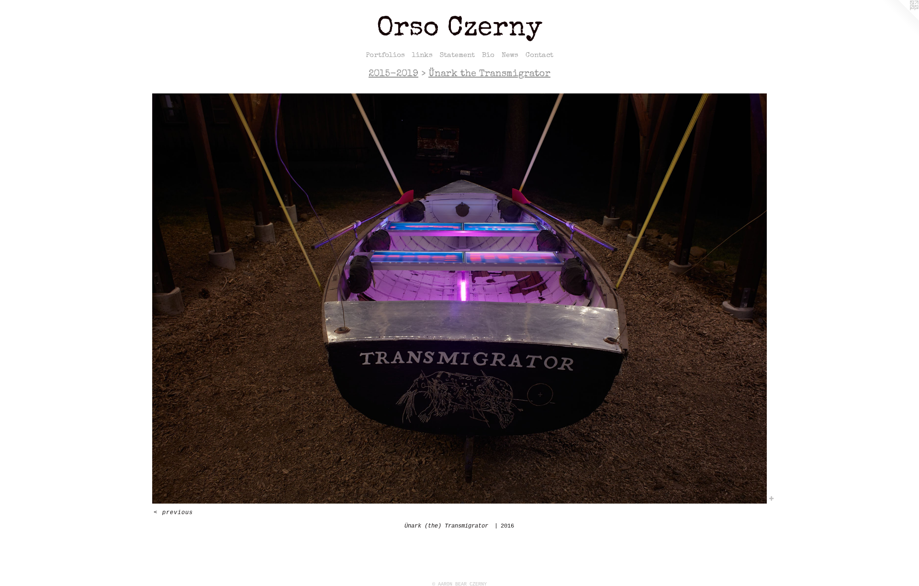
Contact (539, 55)
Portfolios (385, 55)
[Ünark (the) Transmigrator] (459, 298)
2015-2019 (393, 74)
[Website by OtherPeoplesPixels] (900, 19)
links (422, 55)
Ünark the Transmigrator (489, 74)
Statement (457, 55)
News (510, 55)
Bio (488, 55)
